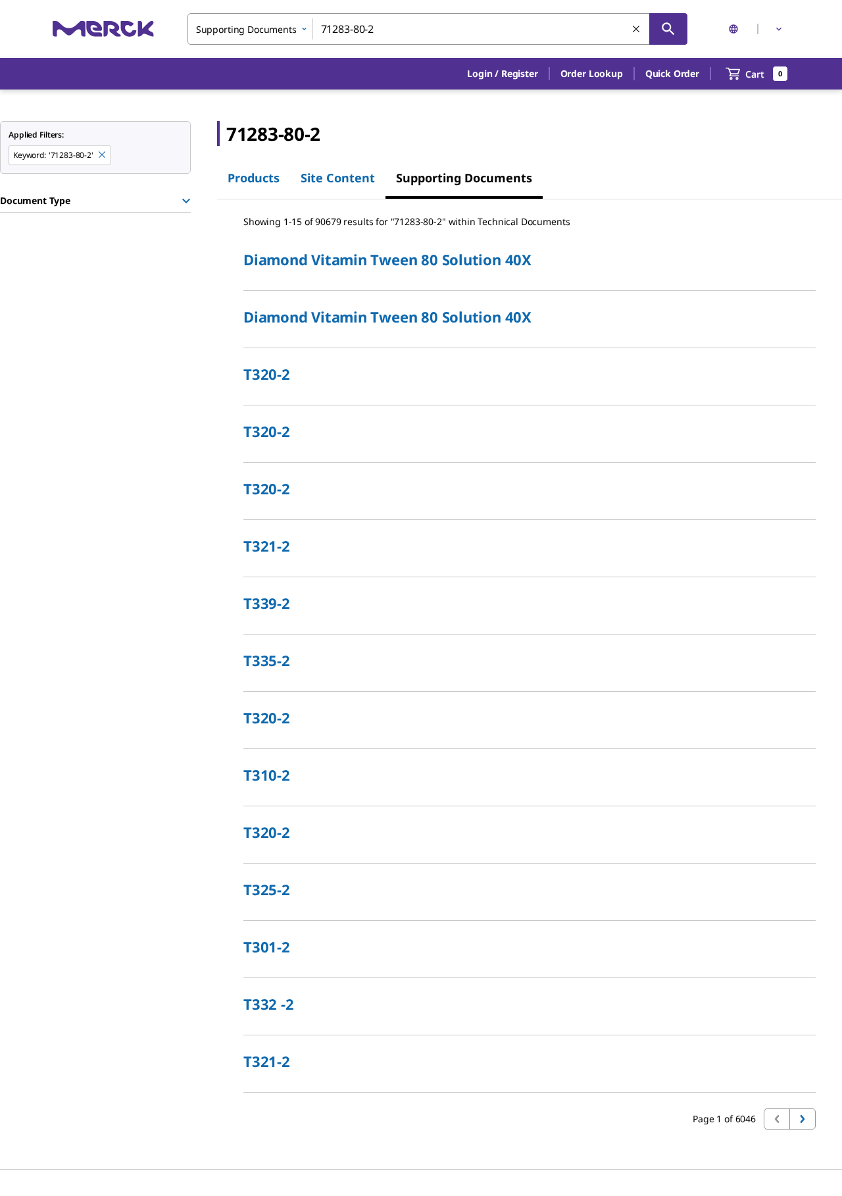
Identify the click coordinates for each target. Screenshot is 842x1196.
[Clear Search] (637, 30)
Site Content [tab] (338, 178)
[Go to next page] (802, 1119)
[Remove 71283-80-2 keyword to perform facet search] (103, 155)
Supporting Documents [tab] (464, 178)
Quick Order (672, 73)
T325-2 (266, 889)
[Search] (668, 29)
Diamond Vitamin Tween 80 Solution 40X (387, 259)
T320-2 (266, 374)
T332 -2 (268, 1004)
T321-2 (266, 546)
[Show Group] (186, 201)
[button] (502, 73)
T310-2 (266, 775)
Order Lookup (591, 73)
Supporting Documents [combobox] (246, 29)
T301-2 (266, 946)
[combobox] (437, 29)
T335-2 (266, 660)
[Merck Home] (103, 28)
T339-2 (266, 603)
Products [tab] (254, 178)
